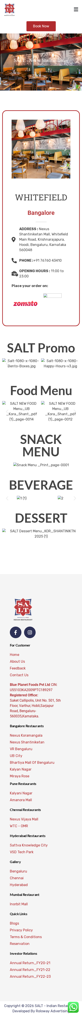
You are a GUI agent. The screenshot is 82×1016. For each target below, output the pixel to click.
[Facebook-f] (15, 632)
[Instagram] (30, 632)
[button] (76, 9)
